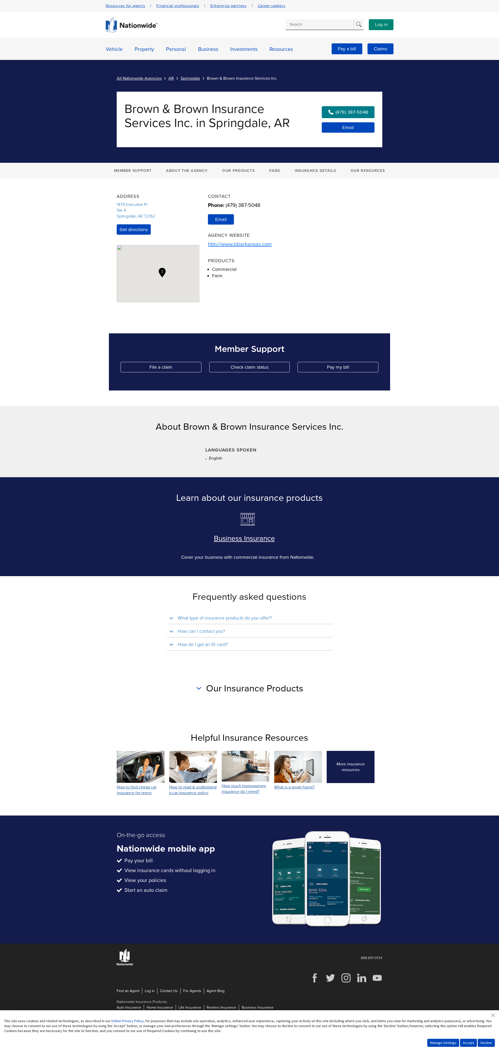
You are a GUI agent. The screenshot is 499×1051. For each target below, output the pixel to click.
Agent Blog (216, 991)
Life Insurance (190, 1007)
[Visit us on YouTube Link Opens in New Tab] (377, 982)
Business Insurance (244, 538)
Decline (486, 1042)
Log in (381, 24)
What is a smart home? (294, 787)
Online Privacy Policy (127, 1021)
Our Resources (368, 171)
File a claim (175, 368)
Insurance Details (315, 171)
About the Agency (187, 171)
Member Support (133, 171)
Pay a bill (347, 49)
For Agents (192, 991)
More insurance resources (356, 767)
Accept (468, 1042)
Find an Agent (128, 991)
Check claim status (260, 368)
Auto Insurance (129, 1007)
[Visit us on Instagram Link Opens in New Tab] (346, 982)
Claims (380, 49)
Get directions (134, 229)
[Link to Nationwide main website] (131, 31)
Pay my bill (352, 368)
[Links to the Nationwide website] (125, 964)
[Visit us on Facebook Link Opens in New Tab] (315, 982)
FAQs (274, 171)
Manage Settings (443, 1042)
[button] (162, 273)
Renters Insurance (221, 1007)
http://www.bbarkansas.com (240, 244)
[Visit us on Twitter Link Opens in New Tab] (330, 982)
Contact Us (169, 991)
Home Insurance (160, 1007)
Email (348, 127)
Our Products (238, 171)
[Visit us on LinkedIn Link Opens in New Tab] (361, 982)
